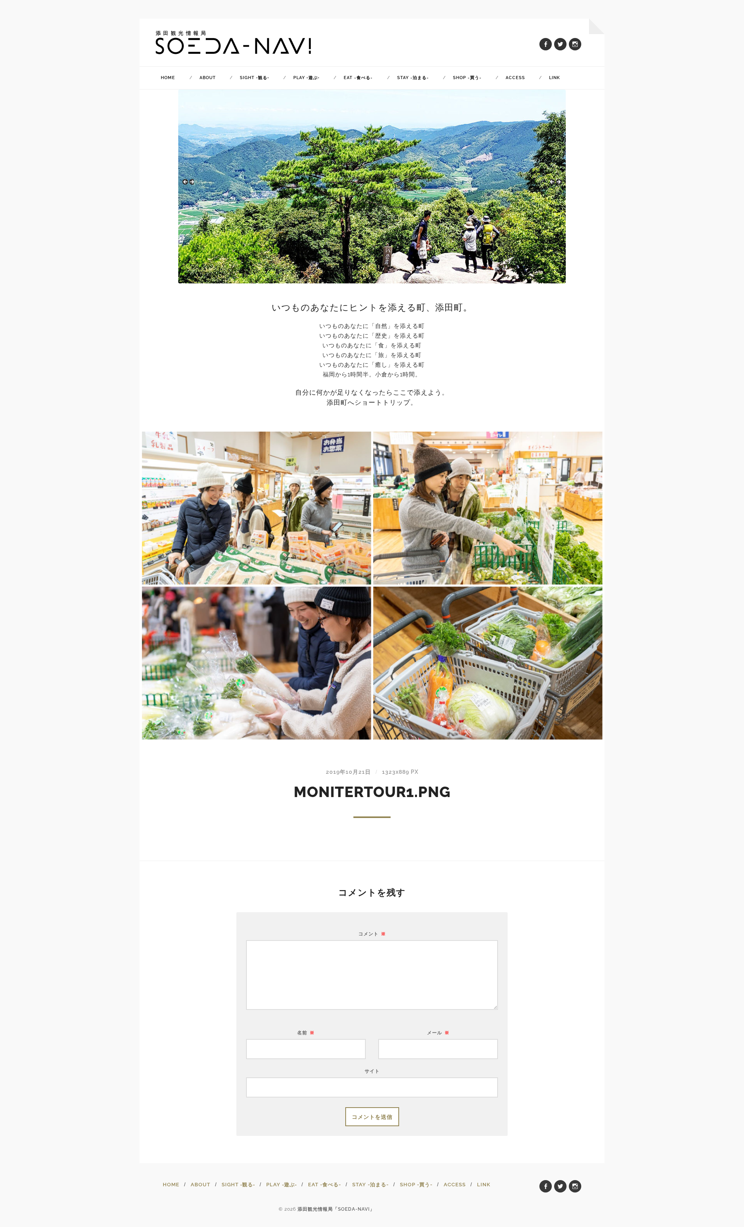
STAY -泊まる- (413, 77)
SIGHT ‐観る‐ (254, 77)
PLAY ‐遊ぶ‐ (306, 77)
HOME (168, 77)
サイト (372, 1070)
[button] (188, 184)
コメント (372, 934)
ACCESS (515, 77)
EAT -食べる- (358, 77)
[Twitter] (560, 44)
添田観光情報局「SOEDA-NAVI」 (336, 1209)
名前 (306, 1032)
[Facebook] (545, 44)
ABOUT (208, 77)
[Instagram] (575, 44)
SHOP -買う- (467, 77)
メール (438, 1032)
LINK (554, 77)
